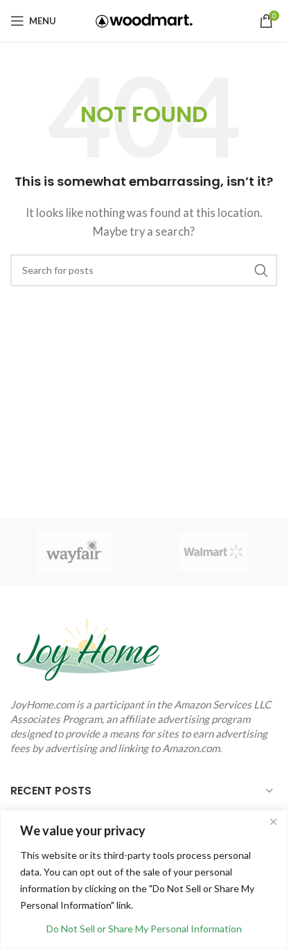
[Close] (273, 821)
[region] (144, 879)
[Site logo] (144, 19)
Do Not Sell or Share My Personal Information (144, 928)
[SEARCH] (261, 270)
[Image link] (86, 647)
